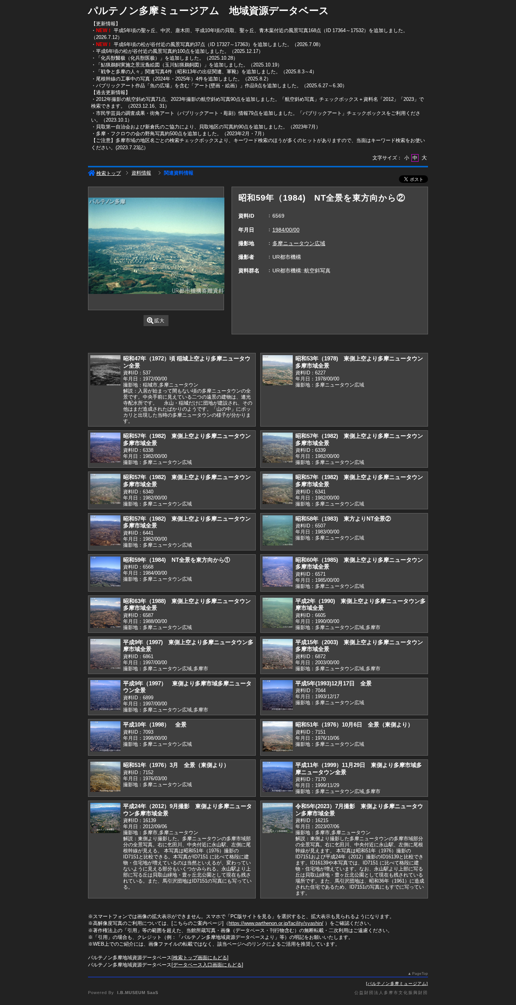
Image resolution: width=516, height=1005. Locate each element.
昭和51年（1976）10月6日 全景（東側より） (354, 724)
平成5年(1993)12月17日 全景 (333, 683)
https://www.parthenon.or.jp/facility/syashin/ (276, 923)
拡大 (159, 320)
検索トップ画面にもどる (200, 957)
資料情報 (141, 173)
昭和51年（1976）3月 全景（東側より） (176, 765)
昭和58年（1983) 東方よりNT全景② (343, 518)
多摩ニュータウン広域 (298, 243)
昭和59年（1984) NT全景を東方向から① (176, 560)
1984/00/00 (286, 230)
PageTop (420, 973)
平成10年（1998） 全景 (155, 724)
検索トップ (108, 173)
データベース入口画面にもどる (207, 965)
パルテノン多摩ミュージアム (397, 983)
